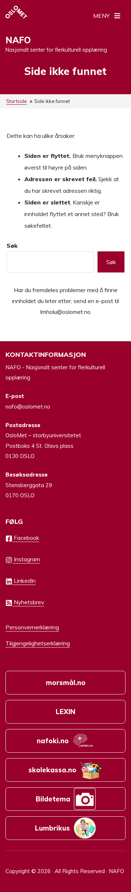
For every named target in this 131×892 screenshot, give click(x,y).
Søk (12, 245)
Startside (16, 101)
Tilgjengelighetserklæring (37, 643)
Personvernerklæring (32, 627)
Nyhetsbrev (28, 602)
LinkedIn (24, 580)
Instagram (26, 559)
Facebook (25, 537)
